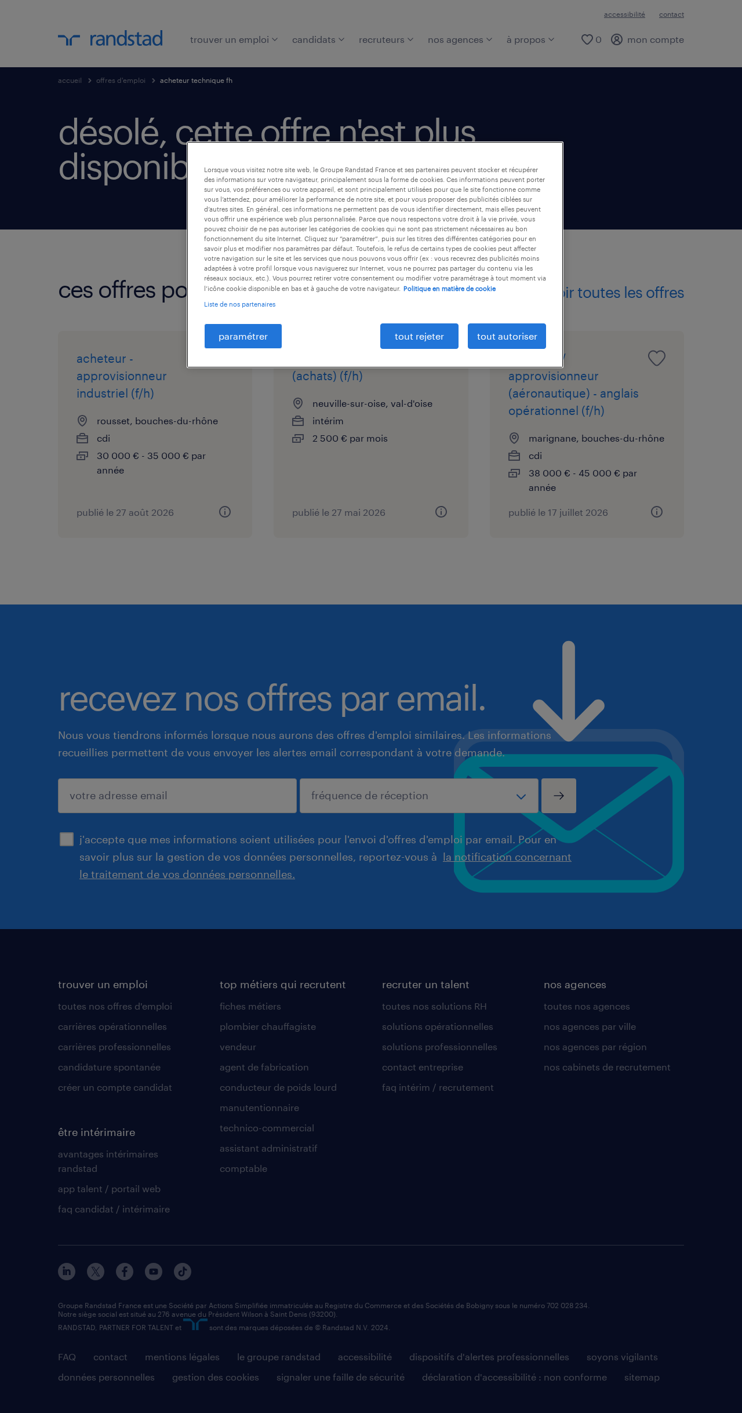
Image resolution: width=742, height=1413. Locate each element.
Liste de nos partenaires (239, 304)
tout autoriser (507, 335)
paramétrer (243, 335)
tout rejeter (419, 335)
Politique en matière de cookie (449, 288)
